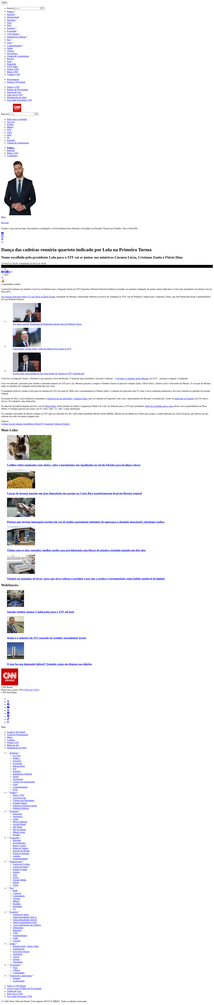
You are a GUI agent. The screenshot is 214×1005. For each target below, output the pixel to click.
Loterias (16, 856)
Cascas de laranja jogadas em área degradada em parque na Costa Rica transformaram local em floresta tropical (74, 493)
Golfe (15, 938)
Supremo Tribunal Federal (25, 805)
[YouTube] (8, 707)
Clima (15, 819)
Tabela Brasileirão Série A (25, 917)
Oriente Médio (19, 880)
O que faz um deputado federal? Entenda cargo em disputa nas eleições (49, 664)
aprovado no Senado (184, 398)
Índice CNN (12, 153)
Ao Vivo (17, 755)
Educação (11, 64)
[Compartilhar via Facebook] (2, 272)
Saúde (10, 48)
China (15, 885)
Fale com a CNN (15, 95)
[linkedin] (2, 233)
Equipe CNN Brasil (16, 82)
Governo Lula (19, 798)
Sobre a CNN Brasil (16, 986)
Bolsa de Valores (20, 848)
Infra (9, 25)
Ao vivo (11, 122)
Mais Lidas (9, 430)
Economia (11, 31)
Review (10, 58)
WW (9, 130)
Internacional (13, 17)
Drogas (16, 959)
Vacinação (17, 954)
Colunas (11, 740)
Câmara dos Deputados (23, 800)
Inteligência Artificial (16, 37)
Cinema (16, 898)
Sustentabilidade (20, 858)
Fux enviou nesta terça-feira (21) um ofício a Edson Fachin (28, 296)
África (16, 877)
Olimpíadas (18, 927)
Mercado (17, 840)
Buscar (10, 8)
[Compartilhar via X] (4, 272)
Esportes (11, 28)
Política (10, 11)
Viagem (16, 978)
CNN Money (13, 34)
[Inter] (8, 699)
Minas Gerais (19, 832)
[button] (107, 601)
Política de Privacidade (17, 89)
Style (9, 42)
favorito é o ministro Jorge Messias (132, 378)
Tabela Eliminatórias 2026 (25, 922)
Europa (16, 872)
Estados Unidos (20, 869)
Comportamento (14, 45)
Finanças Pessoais (21, 853)
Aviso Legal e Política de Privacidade (24, 988)
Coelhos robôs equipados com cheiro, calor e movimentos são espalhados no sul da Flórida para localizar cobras (73, 464)
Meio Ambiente (20, 821)
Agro (9, 22)
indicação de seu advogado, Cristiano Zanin (67, 398)
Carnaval (17, 893)
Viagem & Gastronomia (18, 56)
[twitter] (2, 239)
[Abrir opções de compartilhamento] (6, 275)
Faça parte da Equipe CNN (19, 100)
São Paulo (17, 827)
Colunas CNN (13, 74)
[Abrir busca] (42, 8)
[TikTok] (8, 719)
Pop (9, 40)
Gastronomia (19, 981)
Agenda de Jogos (21, 914)
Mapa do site (13, 745)
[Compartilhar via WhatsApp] (9, 272)
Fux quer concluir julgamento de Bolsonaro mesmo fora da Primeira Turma (47, 324)
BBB (15, 890)
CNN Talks (12, 66)
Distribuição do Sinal (16, 97)
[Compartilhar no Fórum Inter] (2, 281)
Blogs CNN (12, 72)
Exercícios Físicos (21, 951)
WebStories (9, 585)
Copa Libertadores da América (27, 925)
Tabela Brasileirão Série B (25, 920)
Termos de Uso (14, 92)
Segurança (17, 816)
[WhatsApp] (8, 722)
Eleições (11, 14)
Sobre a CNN (13, 87)
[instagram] (2, 236)
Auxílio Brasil (19, 824)
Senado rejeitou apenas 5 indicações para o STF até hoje (40, 611)
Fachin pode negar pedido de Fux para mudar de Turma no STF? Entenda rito (48, 373)
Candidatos (12, 155)
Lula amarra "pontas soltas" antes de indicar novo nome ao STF (42, 349)
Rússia (16, 882)
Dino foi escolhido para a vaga (159, 406)
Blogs (9, 737)
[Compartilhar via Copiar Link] (11, 272)
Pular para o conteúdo (17, 119)
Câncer (16, 957)
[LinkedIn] (8, 713)
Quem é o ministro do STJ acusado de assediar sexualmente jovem (46, 637)
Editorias (14, 753)
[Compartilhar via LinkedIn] (7, 272)
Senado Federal (20, 803)
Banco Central (19, 845)
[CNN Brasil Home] (17, 111)
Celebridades (19, 896)
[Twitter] (8, 702)
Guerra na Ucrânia (21, 864)
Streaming (17, 906)
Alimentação (18, 949)
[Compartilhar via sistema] (2, 278)
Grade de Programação (17, 734)
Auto (9, 61)
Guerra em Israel (20, 867)
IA (8, 137)
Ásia (15, 874)
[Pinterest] (8, 716)
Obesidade (18, 962)
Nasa (15, 967)
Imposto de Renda (21, 851)
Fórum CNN (13, 69)
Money (10, 127)
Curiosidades (19, 973)
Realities (17, 904)
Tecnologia (12, 53)
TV (14, 909)
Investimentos (19, 843)
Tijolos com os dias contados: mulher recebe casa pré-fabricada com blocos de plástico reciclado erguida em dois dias (76, 550)
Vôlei (15, 933)
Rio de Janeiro (19, 829)
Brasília (16, 835)
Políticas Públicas (21, 808)
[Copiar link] (2, 242)
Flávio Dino (50, 406)
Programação (13, 79)
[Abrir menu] (4, 2)
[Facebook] (8, 704)
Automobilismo (20, 935)
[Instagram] (8, 710)
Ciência (10, 51)
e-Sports (16, 941)
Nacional (11, 20)
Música (16, 901)
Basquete (17, 930)
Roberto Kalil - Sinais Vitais (26, 946)
